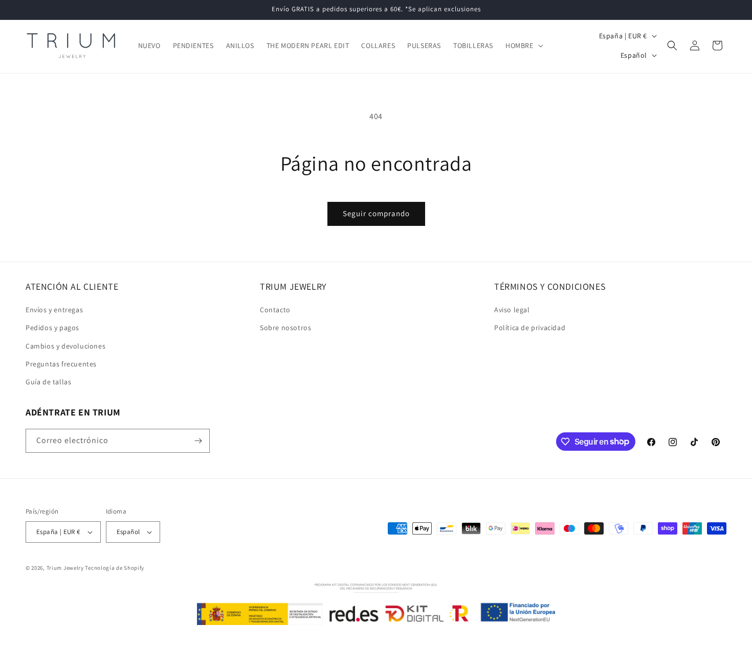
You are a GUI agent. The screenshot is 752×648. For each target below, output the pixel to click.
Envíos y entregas (54, 309)
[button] (523, 45)
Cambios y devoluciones (65, 346)
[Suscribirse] (198, 441)
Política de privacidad (529, 327)
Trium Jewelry (65, 567)
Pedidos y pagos (52, 327)
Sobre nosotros (285, 327)
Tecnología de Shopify (114, 567)
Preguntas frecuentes (61, 363)
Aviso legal (512, 309)
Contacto (275, 309)
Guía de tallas (48, 381)
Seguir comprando (376, 213)
